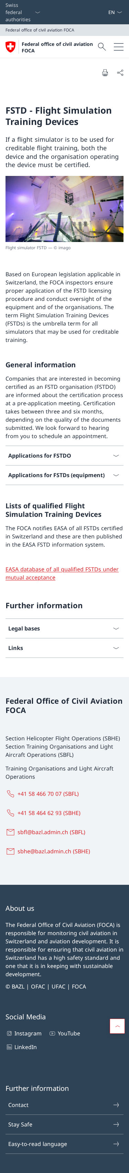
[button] (117, 1026)
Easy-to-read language (37, 1144)
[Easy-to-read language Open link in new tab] (102, 12)
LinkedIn (25, 1047)
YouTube (69, 1033)
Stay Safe (20, 1124)
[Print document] (104, 72)
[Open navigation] (118, 47)
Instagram (28, 1033)
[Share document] (120, 72)
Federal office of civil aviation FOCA (57, 47)
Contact (18, 1105)
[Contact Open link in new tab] (105, 12)
